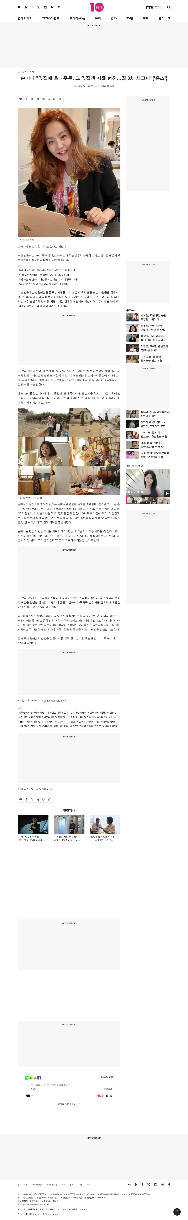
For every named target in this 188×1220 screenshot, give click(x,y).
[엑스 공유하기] (32, 99)
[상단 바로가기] (177, 1212)
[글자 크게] (55, 99)
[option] (148, 483)
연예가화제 (25, 18)
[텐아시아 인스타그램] (45, 7)
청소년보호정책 (52, 1209)
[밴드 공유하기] (43, 99)
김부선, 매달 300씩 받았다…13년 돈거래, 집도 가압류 (153, 329)
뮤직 (98, 18)
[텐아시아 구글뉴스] (59, 7)
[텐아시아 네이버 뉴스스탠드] (52, 7)
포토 (146, 18)
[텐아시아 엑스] (38, 7)
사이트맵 (83, 1209)
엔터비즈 (164, 18)
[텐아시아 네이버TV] (26, 7)
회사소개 (21, 1209)
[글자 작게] (61, 99)
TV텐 (129, 18)
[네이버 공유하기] (38, 99)
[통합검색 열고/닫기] (168, 7)
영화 (114, 18)
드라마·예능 (77, 18)
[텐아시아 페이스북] (32, 7)
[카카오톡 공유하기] (21, 99)
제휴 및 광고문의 (69, 1209)
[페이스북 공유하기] (26, 99)
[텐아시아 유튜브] (19, 7)
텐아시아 (33, 1214)
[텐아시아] (97, 7)
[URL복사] (49, 99)
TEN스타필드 (51, 18)
